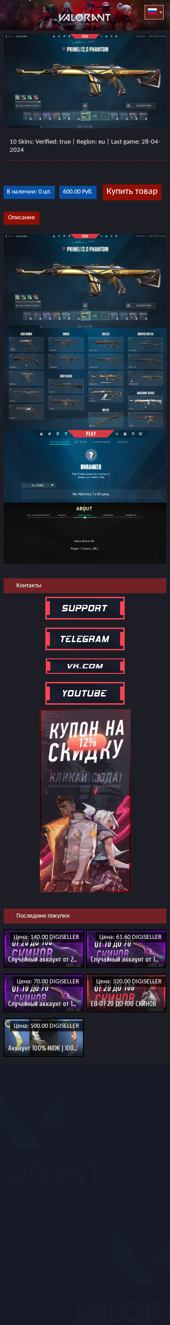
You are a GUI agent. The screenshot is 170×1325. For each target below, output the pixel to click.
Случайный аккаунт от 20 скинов (52, 959)
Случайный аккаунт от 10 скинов (52, 1004)
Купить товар (132, 191)
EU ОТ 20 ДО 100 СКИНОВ (123, 1004)
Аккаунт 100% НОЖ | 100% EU (47, 1048)
